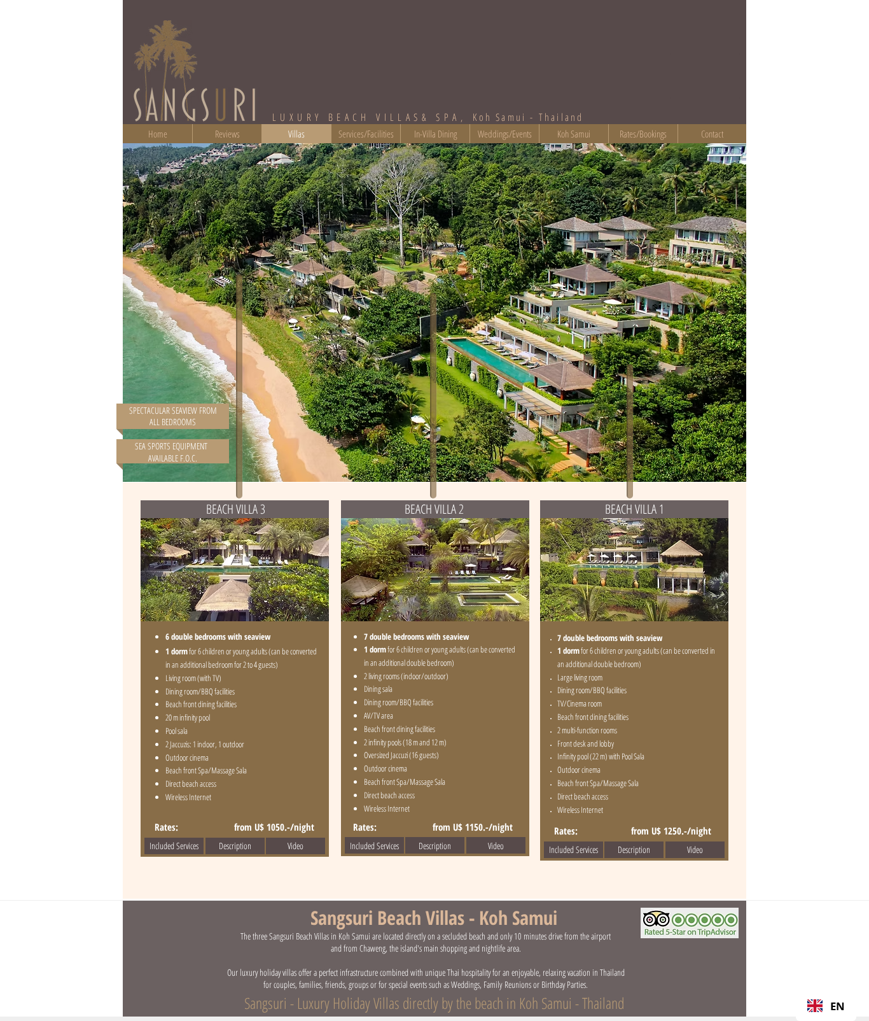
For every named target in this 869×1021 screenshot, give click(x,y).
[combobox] (826, 1005)
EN (837, 1006)
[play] (719, 470)
